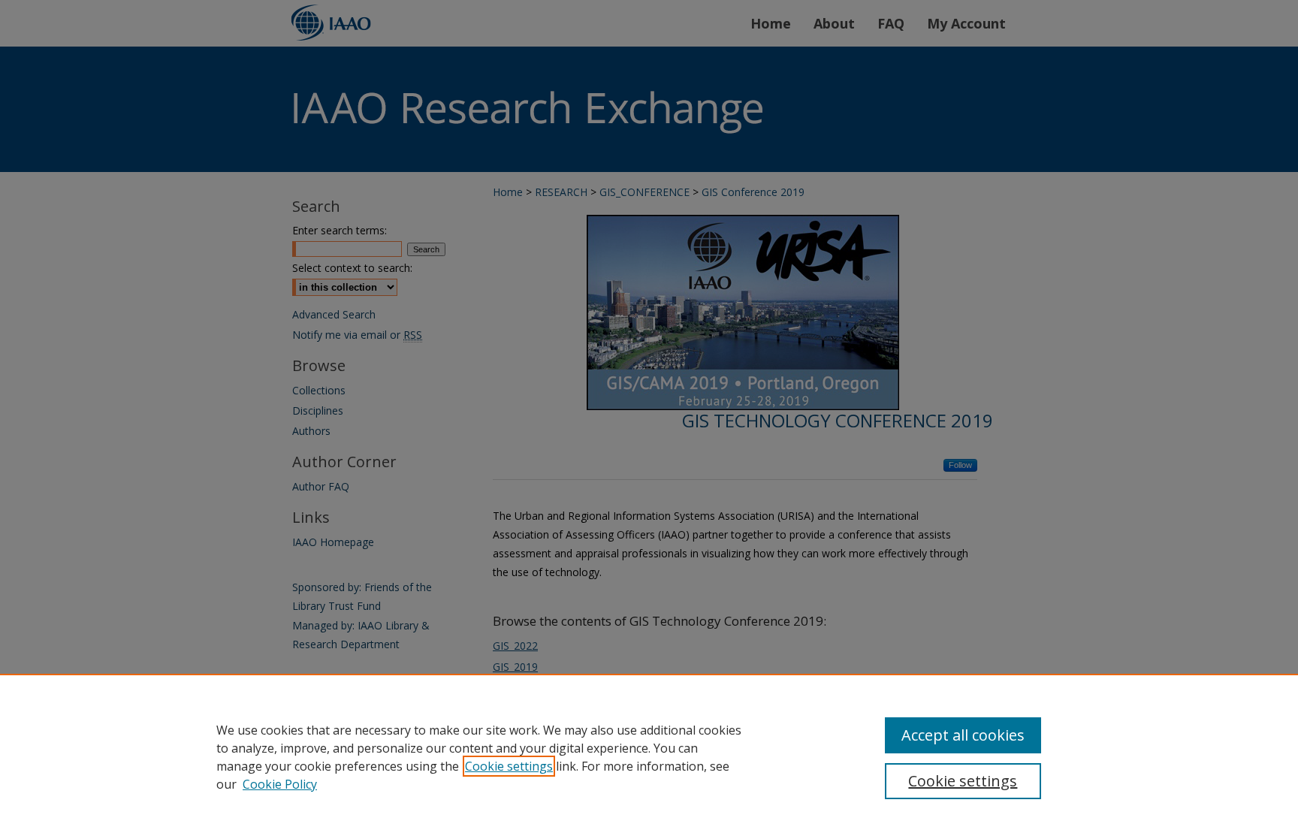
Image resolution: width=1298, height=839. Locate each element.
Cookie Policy (280, 784)
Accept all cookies (963, 735)
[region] (649, 756)
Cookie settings (509, 766)
